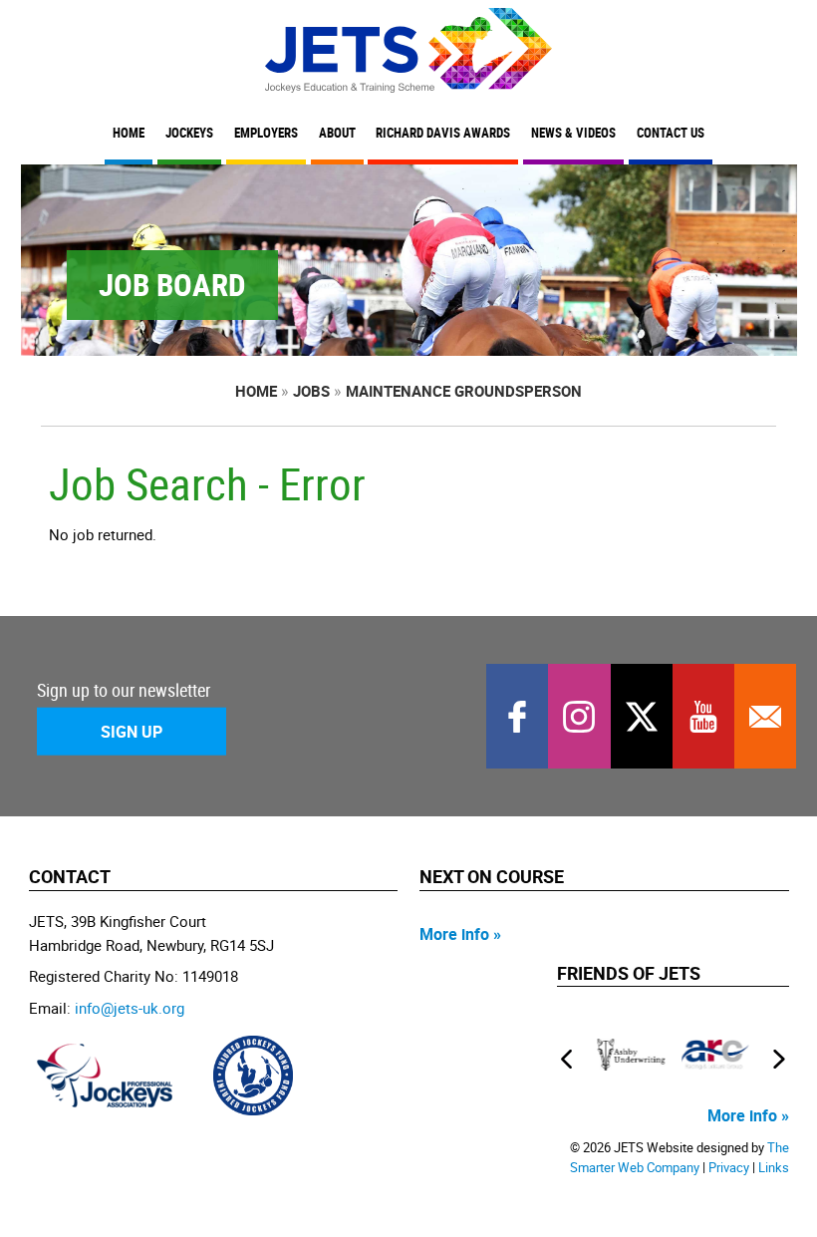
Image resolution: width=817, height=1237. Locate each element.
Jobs (311, 391)
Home (128, 133)
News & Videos (573, 133)
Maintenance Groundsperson (464, 391)
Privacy (728, 1167)
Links (773, 1167)
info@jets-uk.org (129, 1008)
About (337, 133)
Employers (266, 133)
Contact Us (670, 133)
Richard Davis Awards (443, 133)
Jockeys (189, 133)
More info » (460, 934)
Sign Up (131, 732)
